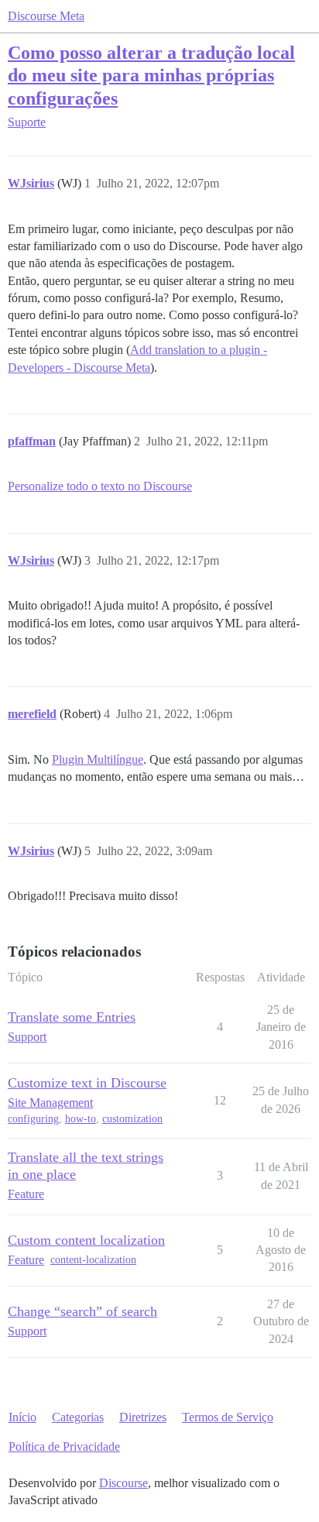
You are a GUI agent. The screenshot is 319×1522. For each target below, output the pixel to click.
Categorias (78, 1417)
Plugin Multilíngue (97, 759)
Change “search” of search (82, 1311)
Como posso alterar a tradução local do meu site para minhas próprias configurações (151, 75)
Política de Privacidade (64, 1446)
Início (22, 1417)
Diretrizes (142, 1417)
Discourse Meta (46, 15)
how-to (80, 1119)
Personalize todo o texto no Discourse (100, 486)
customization (132, 1119)
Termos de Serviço (227, 1417)
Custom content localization (86, 1240)
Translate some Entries (71, 1017)
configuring (33, 1119)
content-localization (93, 1260)
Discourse (123, 1482)
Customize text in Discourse (87, 1083)
